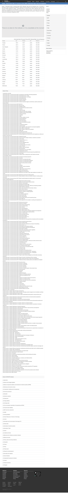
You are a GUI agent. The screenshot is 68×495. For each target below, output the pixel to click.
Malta (3, 61)
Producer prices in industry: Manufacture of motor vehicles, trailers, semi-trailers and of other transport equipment (22, 317)
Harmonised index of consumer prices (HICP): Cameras (12, 108)
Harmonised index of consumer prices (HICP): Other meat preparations (15, 208)
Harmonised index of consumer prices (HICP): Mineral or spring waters (15, 183)
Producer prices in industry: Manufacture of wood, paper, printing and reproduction (17, 330)
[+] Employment (5, 398)
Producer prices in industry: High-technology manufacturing (13, 290)
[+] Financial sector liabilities (8, 407)
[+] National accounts (6, 437)
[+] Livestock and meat (7, 432)
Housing (48, 38)
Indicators (48, 11)
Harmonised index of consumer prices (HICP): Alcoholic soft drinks (14, 99)
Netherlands (4, 85)
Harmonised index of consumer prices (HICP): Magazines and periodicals (16, 171)
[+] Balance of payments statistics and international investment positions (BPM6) (17, 384)
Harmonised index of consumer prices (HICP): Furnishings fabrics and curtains (16, 144)
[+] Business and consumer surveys (9, 387)
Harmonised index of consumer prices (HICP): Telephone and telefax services (16, 278)
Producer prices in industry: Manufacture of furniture (12, 312)
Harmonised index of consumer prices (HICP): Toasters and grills (14, 281)
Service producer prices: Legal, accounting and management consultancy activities (17, 361)
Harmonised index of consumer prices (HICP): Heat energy (13, 153)
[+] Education (5, 393)
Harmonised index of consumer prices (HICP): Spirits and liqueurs (14, 272)
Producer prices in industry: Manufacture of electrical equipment (14, 306)
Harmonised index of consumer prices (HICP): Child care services (14, 113)
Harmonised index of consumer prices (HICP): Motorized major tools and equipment (17, 190)
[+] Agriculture (5, 380)
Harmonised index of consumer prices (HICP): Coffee (12, 123)
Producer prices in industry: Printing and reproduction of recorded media (15, 350)
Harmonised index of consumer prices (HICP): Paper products (14, 232)
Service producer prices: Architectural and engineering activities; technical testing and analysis (19, 354)
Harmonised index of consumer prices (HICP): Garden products (14, 146)
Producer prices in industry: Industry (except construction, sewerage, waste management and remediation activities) (23, 292)
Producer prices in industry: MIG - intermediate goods (12, 339)
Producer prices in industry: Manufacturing (10, 331)
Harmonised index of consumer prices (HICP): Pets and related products (15, 239)
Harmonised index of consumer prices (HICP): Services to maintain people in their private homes (20, 268)
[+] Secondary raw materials (8, 453)
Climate (48, 45)
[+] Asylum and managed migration (9, 382)
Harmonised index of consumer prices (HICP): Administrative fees (14, 98)
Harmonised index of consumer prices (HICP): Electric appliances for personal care (17, 132)
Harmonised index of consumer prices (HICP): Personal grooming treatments (16, 238)
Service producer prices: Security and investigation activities (13, 368)
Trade (48, 28)
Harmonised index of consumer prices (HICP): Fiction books (13, 138)
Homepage (4, 472)
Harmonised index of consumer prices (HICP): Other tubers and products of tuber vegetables (19, 229)
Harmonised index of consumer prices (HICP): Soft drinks (13, 270)
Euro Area (4, 73)
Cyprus (3, 67)
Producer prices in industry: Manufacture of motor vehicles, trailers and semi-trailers (17, 316)
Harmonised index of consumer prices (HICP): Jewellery (13, 165)
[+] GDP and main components (8, 409)
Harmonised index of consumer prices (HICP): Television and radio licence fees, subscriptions (19, 280)
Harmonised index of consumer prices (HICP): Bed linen (13, 104)
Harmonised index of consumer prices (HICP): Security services (14, 262)
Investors (25, 474)
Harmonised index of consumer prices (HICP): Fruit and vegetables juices (16, 142)
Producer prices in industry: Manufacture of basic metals (12, 293)
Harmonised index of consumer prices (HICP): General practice (14, 148)
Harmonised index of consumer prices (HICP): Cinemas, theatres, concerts (16, 117)
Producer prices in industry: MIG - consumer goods (12, 333)
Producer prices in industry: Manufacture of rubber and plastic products (15, 322)
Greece (3, 77)
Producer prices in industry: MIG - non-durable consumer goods (14, 341)
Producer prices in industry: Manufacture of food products (13, 308)
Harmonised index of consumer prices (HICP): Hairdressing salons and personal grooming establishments (21, 152)
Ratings (4, 478)
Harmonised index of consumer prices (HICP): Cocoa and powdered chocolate (16, 122)
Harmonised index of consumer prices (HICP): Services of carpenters (15, 263)
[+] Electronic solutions (7, 396)
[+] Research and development (8, 451)
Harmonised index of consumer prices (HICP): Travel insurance (14, 284)
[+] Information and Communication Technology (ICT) (12, 421)
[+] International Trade (6, 428)
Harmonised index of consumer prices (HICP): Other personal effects (15, 215)
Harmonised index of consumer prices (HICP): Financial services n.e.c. (15, 140)
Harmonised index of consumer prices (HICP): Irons (12, 164)
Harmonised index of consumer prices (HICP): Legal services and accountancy (17, 168)
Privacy (25, 478)
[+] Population (5, 442)
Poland (3, 44)
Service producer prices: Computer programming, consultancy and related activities (17, 357)
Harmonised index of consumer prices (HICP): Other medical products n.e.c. (16, 209)
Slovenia (4, 69)
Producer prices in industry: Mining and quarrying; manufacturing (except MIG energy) (18, 344)
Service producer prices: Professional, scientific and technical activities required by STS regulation (20, 366)
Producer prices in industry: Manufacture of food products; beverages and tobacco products (19, 311)
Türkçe (14, 483)
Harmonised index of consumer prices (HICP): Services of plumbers (15, 266)
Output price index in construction (9, 289)
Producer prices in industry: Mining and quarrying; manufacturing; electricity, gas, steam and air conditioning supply (23, 348)
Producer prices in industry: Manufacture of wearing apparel (13, 326)
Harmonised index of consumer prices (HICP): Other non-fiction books (15, 213)
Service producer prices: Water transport (10, 372)
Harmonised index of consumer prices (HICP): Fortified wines (13, 141)
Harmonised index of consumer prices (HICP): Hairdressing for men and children (17, 149)
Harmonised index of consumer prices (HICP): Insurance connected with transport (17, 161)
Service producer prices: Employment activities (11, 359)
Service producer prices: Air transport (9, 353)
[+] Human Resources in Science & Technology (11, 416)
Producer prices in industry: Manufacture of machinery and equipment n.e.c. (16, 314)
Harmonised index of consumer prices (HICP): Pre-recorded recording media (16, 245)
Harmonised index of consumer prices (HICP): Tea (11, 276)
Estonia (3, 51)
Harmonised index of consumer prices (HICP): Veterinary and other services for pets (17, 286)
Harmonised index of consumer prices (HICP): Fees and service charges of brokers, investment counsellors (21, 137)
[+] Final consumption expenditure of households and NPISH (13, 405)
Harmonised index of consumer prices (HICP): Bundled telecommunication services (17, 107)
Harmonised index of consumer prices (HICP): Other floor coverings (14, 203)
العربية (14, 484)
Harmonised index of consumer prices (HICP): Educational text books (15, 131)
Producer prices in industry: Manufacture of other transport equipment (15, 319)
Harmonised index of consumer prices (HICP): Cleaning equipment (14, 118)
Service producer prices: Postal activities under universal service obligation (16, 363)
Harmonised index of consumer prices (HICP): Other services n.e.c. (14, 225)
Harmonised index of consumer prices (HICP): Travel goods (13, 283)
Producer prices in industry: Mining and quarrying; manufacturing (14, 343)
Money (48, 25)
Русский (14, 482)
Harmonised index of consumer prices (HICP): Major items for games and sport (16, 180)
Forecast (47, 10)
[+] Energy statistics (6, 400)
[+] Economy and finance (7, 391)
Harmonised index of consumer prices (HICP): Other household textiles (15, 205)
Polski (9, 484)
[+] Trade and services (7, 462)
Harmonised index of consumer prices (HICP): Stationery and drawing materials (17, 274)
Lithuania (4, 79)
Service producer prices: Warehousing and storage (12, 371)
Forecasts (4, 477)
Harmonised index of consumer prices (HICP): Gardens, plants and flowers (16, 147)
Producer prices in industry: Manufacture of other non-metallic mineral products (16, 318)
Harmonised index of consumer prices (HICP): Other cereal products (15, 196)
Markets (48, 15)
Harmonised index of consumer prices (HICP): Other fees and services (15, 202)
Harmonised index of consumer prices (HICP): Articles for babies (14, 100)
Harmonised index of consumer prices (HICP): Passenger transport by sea (16, 233)
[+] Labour (4, 430)
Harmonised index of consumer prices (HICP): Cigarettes (13, 114)
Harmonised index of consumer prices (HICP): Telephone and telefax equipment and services (19, 277)
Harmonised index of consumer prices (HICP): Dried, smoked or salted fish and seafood (18, 129)
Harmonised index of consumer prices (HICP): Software (12, 271)
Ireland (3, 83)
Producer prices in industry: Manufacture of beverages (12, 298)
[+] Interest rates (5, 423)
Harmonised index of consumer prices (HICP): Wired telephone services (15, 287)
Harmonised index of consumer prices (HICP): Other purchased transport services (17, 221)
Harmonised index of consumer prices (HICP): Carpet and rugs (14, 110)
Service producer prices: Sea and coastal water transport (13, 367)
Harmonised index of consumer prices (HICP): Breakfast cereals (14, 106)
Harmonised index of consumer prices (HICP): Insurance (13, 158)
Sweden (3, 81)
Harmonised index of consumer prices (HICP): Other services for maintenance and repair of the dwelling (21, 223)
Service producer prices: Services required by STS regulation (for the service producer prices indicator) (21, 369)
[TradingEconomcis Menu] (3, 1)
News (47, 12)
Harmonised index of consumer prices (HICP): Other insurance (14, 207)
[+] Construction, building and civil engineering (11, 389)
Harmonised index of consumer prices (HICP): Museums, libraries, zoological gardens (18, 191)
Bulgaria (3, 75)
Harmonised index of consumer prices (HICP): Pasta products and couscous (16, 234)
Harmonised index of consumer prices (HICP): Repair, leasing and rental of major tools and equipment (21, 258)
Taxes (48, 40)
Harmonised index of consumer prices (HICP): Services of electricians (15, 264)
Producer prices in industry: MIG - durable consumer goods (13, 336)
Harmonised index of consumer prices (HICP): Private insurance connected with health (18, 246)
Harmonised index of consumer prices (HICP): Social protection (14, 269)
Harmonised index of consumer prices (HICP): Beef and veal (13, 105)
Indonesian (10, 486)
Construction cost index (7, 93)
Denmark (4, 55)
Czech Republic (5, 46)
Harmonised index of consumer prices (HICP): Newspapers (13, 192)
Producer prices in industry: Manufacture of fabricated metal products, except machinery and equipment (21, 307)
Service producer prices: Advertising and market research (13, 351)
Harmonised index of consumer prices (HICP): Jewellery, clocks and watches (16, 166)
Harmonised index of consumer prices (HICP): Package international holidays (16, 231)
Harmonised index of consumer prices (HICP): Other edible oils (14, 198)
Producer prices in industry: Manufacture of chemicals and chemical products (16, 299)
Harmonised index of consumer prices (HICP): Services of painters (14, 265)
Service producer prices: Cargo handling (10, 355)
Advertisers (26, 476)
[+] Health (4, 412)
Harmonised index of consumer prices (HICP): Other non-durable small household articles (18, 211)
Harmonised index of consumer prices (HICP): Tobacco (12, 282)
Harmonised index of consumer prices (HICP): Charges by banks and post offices (17, 112)
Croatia (3, 49)
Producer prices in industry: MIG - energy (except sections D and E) (14, 338)
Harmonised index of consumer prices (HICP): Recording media (14, 248)
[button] (65, 1)
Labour (48, 20)
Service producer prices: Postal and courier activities (12, 365)
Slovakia (3, 63)
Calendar (48, 9)
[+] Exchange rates (6, 403)
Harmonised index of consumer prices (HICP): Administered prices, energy (16, 95)
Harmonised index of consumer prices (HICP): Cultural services (14, 125)
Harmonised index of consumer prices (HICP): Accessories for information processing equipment (20, 94)
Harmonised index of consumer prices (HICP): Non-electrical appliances (15, 193)
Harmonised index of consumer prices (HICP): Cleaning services (14, 119)
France (3, 65)
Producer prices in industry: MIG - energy (10, 337)
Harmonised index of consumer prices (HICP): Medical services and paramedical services (18, 181)
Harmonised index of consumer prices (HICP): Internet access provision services (17, 162)
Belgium (3, 53)
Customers (26, 472)
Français (4, 486)
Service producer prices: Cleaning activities (10, 356)
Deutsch (9, 482)
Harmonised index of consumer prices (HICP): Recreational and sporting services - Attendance (19, 251)
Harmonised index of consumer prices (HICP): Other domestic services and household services (19, 197)
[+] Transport (5, 465)
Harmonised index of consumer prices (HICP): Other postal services (15, 217)
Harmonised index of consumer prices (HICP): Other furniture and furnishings (16, 204)
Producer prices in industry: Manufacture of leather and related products (15, 313)
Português (4, 484)
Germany (4, 71)
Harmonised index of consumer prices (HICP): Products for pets (14, 247)
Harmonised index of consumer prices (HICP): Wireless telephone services (16, 288)
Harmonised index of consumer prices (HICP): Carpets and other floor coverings (17, 111)
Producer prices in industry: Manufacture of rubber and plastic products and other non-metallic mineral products (22, 323)
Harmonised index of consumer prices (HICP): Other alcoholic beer (14, 195)
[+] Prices (4, 446)
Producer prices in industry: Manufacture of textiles (12, 324)
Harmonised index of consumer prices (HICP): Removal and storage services (16, 253)
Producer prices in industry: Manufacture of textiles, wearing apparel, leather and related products (20, 325)
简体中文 (20, 482)
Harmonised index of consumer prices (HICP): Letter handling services (15, 170)
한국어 (20, 484)
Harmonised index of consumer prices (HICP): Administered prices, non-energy (17, 96)
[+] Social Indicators (6, 455)
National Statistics (49, 50)
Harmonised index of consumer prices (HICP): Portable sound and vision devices (17, 244)
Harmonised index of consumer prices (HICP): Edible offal (13, 130)
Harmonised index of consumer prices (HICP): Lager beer (13, 167)
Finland (3, 57)
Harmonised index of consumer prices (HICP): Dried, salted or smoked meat (16, 128)
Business (48, 33)
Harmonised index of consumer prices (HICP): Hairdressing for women (15, 150)
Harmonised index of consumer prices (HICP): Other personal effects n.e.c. (16, 216)
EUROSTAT (16, 9)
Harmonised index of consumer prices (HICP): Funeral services (14, 143)
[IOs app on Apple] (38, 473)
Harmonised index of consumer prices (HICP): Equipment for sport (14, 136)
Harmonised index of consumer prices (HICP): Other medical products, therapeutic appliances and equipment (22, 210)
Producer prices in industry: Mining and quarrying (11, 342)
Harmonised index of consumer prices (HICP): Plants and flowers (14, 243)
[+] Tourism (5, 460)
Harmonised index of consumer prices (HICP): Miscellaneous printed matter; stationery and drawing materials (22, 185)
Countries (4, 473)
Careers (25, 473)
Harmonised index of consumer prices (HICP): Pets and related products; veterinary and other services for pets (22, 240)
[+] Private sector (6, 448)
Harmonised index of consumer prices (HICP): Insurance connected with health (17, 159)
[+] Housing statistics (6, 414)
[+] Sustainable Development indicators (10, 458)
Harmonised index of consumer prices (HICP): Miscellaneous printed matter (16, 184)
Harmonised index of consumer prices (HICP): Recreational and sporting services (17, 250)
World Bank (48, 53)
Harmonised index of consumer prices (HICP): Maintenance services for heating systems (18, 174)
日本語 (20, 483)
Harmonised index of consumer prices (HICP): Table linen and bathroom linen (16, 275)
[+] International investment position (9, 426)
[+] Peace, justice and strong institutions (10, 439)
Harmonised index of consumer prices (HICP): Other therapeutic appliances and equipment (19, 227)
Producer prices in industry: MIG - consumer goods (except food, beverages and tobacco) (18, 335)
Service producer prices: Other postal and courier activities (13, 362)
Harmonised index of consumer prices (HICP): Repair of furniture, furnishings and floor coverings (20, 257)
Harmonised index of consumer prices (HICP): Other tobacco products (15, 228)
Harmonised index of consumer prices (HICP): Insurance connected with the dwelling (18, 160)
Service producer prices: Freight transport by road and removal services (15, 360)
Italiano (9, 483)
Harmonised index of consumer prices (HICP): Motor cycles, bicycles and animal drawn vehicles (20, 187)
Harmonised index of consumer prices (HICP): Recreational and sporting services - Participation (19, 252)
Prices (48, 23)
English (4, 482)
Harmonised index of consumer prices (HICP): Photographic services (15, 241)
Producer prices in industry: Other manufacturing (11, 349)
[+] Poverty (5, 444)
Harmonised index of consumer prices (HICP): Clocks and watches (14, 120)
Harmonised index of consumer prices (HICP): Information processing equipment (17, 156)
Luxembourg (4, 59)
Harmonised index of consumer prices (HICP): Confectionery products (15, 124)
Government (49, 30)
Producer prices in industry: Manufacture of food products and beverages (15, 310)
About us (25, 477)
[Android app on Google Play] (38, 475)
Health (48, 43)
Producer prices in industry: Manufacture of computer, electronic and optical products (17, 302)
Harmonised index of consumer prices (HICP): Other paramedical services (16, 214)
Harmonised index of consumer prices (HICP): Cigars (12, 116)
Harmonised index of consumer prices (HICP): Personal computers (14, 235)
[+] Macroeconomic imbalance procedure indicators (12, 435)
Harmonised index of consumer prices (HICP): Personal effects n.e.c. (15, 237)
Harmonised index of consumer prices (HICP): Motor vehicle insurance (15, 189)
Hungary (3, 42)
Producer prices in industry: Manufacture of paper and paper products (15, 320)
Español (4, 483)
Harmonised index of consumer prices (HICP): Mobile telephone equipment (16, 186)
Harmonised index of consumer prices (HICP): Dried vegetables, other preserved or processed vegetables (21, 126)
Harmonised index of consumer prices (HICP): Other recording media (15, 222)
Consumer (49, 35)
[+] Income (4, 419)
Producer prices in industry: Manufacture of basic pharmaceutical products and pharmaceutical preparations (22, 296)
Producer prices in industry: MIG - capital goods (11, 332)
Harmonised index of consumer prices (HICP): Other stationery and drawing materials (18, 226)
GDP (48, 18)
